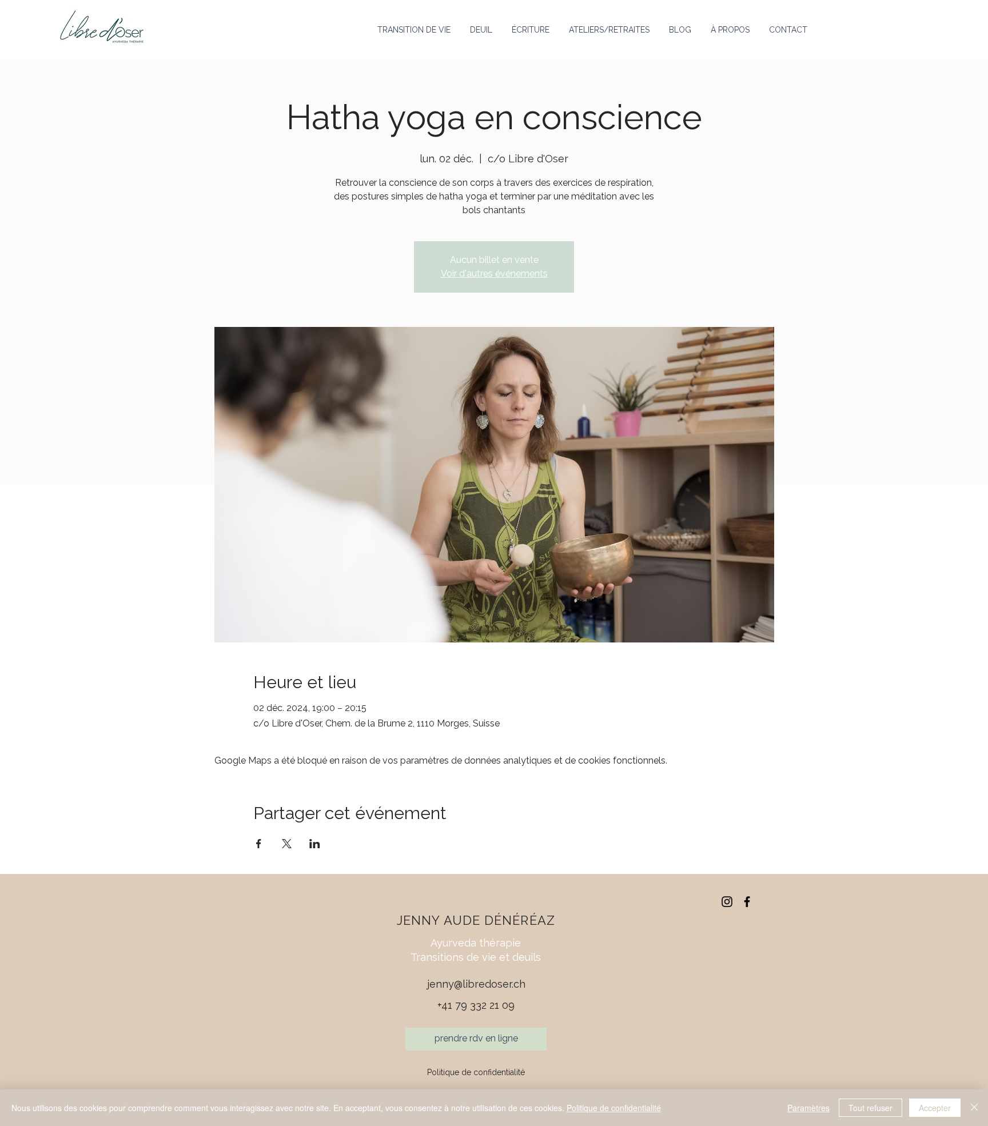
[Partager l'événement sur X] (286, 843)
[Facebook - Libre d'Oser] (747, 902)
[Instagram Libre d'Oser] (727, 902)
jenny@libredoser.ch (476, 984)
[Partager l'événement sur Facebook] (258, 843)
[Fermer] (974, 1108)
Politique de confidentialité (476, 1072)
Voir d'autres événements (494, 273)
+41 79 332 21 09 (476, 1005)
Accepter (935, 1107)
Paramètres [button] (808, 1107)
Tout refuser (870, 1107)
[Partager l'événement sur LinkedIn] (314, 843)
